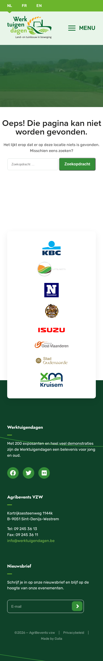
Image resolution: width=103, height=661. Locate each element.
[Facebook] (13, 473)
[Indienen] (77, 606)
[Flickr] (44, 473)
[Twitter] (28, 473)
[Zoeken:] (33, 164)
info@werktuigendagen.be (31, 540)
